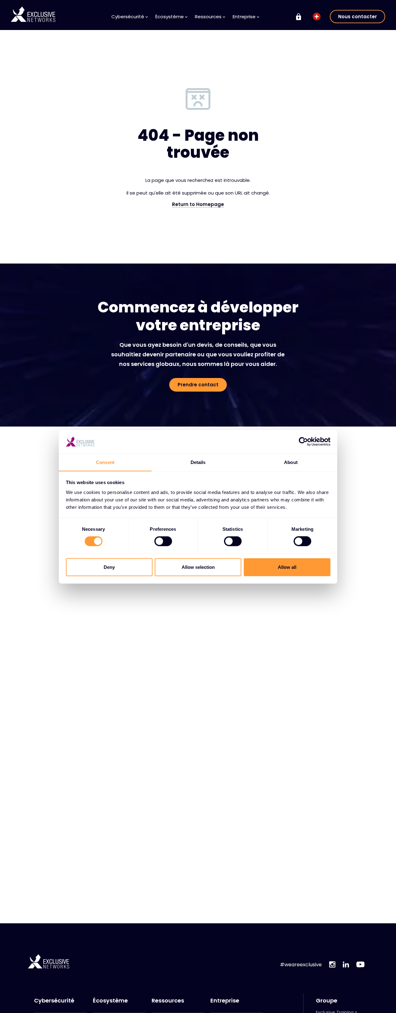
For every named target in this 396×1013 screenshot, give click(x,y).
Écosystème (110, 1000)
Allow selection (198, 566)
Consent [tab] (105, 462)
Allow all (287, 566)
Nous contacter (357, 16)
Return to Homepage (198, 204)
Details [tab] (198, 462)
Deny (109, 566)
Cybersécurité (54, 1000)
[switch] (163, 541)
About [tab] (291, 462)
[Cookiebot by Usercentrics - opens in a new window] (303, 441)
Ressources (168, 1000)
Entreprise (224, 1000)
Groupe (326, 1000)
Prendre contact (198, 384)
